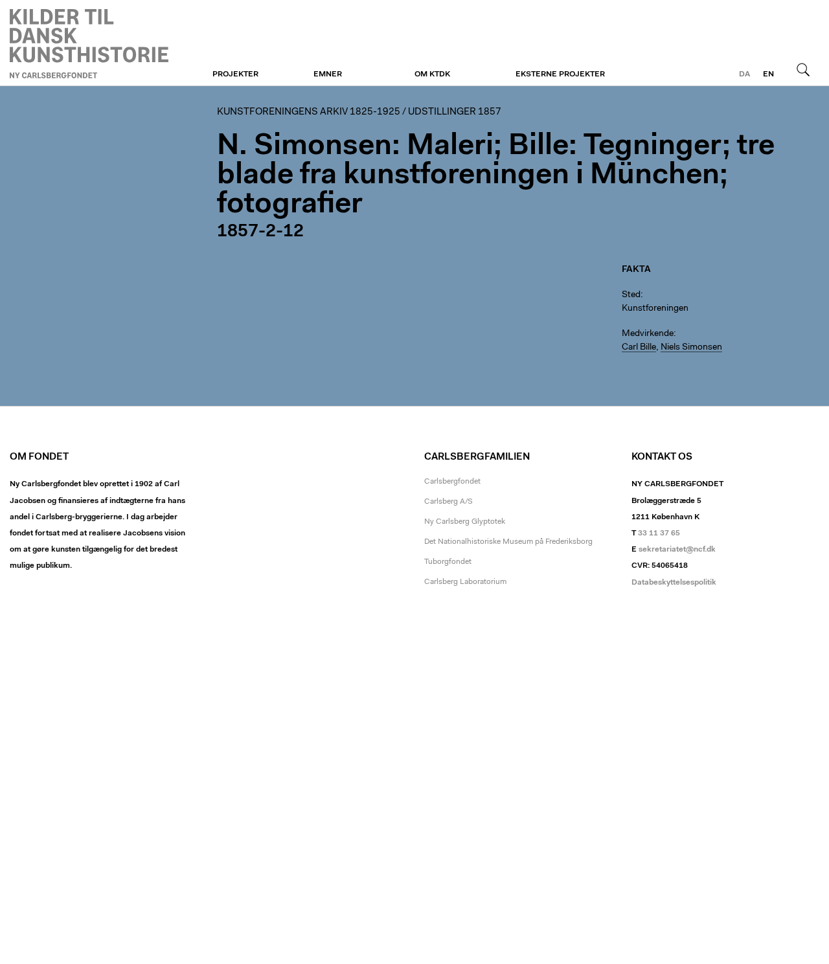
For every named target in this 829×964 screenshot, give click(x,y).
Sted (631, 295)
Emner (327, 74)
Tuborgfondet (447, 562)
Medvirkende (648, 334)
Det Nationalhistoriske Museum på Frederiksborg (508, 542)
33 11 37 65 (659, 533)
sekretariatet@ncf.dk (677, 550)
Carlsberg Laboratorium (465, 582)
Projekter (235, 74)
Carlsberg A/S (448, 502)
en (768, 74)
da (744, 74)
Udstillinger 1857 (454, 112)
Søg (803, 69)
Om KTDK (432, 74)
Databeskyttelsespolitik (673, 583)
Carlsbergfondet (452, 482)
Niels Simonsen (691, 347)
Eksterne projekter (560, 74)
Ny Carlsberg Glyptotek (464, 522)
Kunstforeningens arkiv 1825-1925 (308, 112)
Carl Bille (639, 347)
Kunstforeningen (89, 43)
